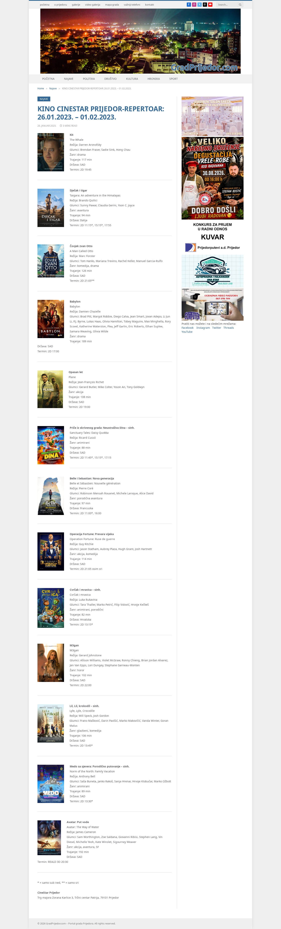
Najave (68, 79)
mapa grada (112, 4)
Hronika (154, 79)
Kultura (132, 79)
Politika (89, 79)
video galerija (92, 4)
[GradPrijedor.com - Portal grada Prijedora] (140, 72)
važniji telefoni (132, 4)
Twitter (216, 327)
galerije (76, 4)
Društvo (110, 79)
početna (44, 4)
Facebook (187, 327)
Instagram (203, 327)
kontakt (149, 4)
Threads (228, 327)
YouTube (187, 332)
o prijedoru (60, 4)
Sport (173, 79)
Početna (48, 79)
